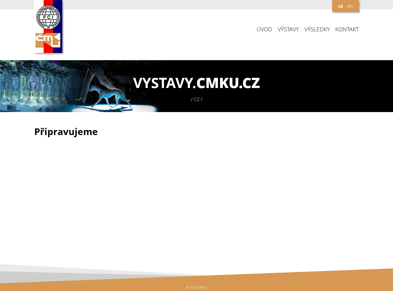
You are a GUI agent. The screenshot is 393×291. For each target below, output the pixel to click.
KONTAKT (347, 29)
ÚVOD (264, 29)
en (350, 6)
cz (340, 6)
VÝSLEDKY (317, 29)
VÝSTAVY (288, 29)
